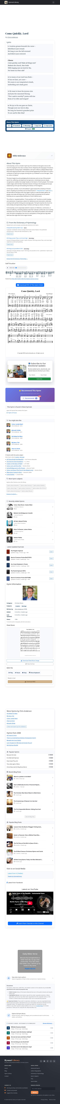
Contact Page (39, 1006)
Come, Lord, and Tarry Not (14, 466)
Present (30, 129)
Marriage (22, 457)
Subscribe (39, 379)
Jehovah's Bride (11, 723)
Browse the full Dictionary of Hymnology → (17, 258)
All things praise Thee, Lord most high (17, 238)
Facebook (17, 125)
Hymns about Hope (12, 488)
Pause (18, 672)
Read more (10, 234)
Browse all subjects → (12, 494)
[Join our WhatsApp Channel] (51, 1061)
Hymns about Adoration (13, 485)
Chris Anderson (12, 37)
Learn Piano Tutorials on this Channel (31, 923)
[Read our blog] (54, 1061)
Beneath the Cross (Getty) (14, 740)
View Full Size (31, 664)
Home (6, 1068)
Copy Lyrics (49, 125)
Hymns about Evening (26, 485)
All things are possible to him (15, 248)
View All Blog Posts (30, 816)
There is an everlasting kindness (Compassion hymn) (21, 738)
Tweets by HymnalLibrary (15, 876)
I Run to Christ (11, 721)
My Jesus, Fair (10, 716)
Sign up (35, 1092)
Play (11, 672)
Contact (6, 1076)
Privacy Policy (44, 1099)
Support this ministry (12, 1093)
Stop (25, 672)
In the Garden (10, 474)
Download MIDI (31, 681)
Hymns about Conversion (25, 488)
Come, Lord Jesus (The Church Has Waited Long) (20, 470)
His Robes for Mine (12, 713)
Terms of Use (52, 1099)
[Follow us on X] (41, 1061)
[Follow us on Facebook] (47, 1061)
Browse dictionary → (48, 1023)
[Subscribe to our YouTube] (44, 1061)
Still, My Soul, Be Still (12, 745)
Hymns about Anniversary (13, 491)
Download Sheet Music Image (31, 660)
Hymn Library (8, 1073)
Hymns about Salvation (39, 485)
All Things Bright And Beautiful (15, 459)
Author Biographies (36, 1071)
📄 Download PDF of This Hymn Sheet (30, 285)
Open (51, 551)
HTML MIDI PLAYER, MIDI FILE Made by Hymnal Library (24, 279)
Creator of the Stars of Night (14, 463)
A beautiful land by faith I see (15, 228)
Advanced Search (35, 1068)
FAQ (32, 1078)
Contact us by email (12, 1090)
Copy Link (38, 125)
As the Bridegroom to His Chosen (16, 468)
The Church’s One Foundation (15, 461)
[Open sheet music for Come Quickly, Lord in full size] (30, 642)
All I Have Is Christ (12, 735)
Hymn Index (34, 1081)
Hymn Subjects (34, 1076)
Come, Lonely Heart (12, 718)
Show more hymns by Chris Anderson (16, 726)
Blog (6, 1071)
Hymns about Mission (27, 491)
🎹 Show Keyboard (34, 672)
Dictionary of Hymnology (37, 1073)
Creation (17, 457)
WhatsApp (28, 125)
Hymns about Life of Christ (39, 488)
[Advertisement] (30, 16)
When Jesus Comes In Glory (14, 472)
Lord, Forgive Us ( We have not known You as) (19, 743)
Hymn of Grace (12, 413)
